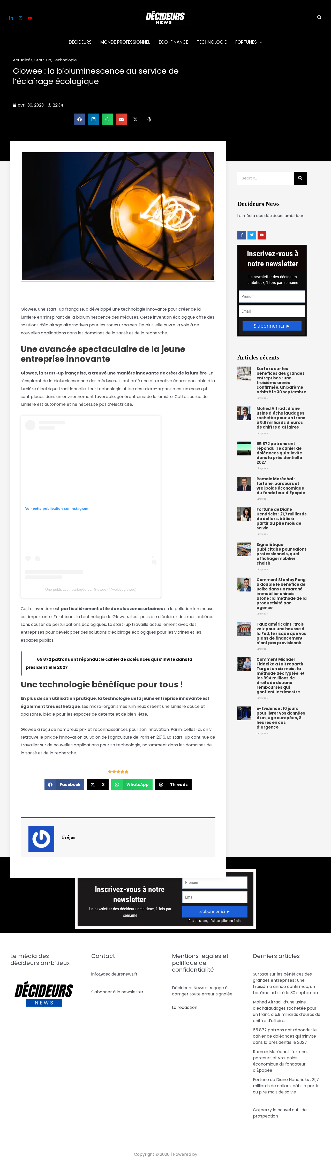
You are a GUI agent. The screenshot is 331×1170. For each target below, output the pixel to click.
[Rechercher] (300, 178)
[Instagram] (20, 18)
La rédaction (184, 1007)
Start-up (42, 60)
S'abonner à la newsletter (117, 992)
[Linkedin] (11, 18)
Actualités (23, 60)
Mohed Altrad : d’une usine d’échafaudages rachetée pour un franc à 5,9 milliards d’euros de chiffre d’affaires (281, 418)
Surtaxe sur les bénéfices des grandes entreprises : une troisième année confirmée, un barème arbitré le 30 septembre (281, 380)
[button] (319, 17)
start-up (122, 624)
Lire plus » (262, 397)
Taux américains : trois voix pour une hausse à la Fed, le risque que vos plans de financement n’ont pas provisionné (281, 633)
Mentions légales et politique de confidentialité (200, 963)
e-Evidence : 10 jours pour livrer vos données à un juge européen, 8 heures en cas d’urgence (281, 718)
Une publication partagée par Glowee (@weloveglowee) (91, 589)
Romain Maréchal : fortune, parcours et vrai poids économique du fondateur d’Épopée (281, 486)
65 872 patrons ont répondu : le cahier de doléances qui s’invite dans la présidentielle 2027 (279, 453)
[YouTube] (30, 18)
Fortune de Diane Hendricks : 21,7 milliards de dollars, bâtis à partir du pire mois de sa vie (282, 519)
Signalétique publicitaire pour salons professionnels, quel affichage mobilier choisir (282, 554)
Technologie (65, 60)
